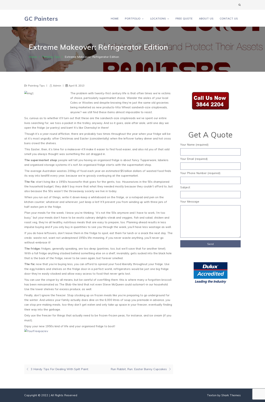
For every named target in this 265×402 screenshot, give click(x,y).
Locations (158, 18)
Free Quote (184, 18)
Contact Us (229, 18)
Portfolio (133, 18)
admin (57, 85)
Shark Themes (231, 395)
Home (115, 18)
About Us (206, 18)
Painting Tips (36, 85)
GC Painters (41, 18)
